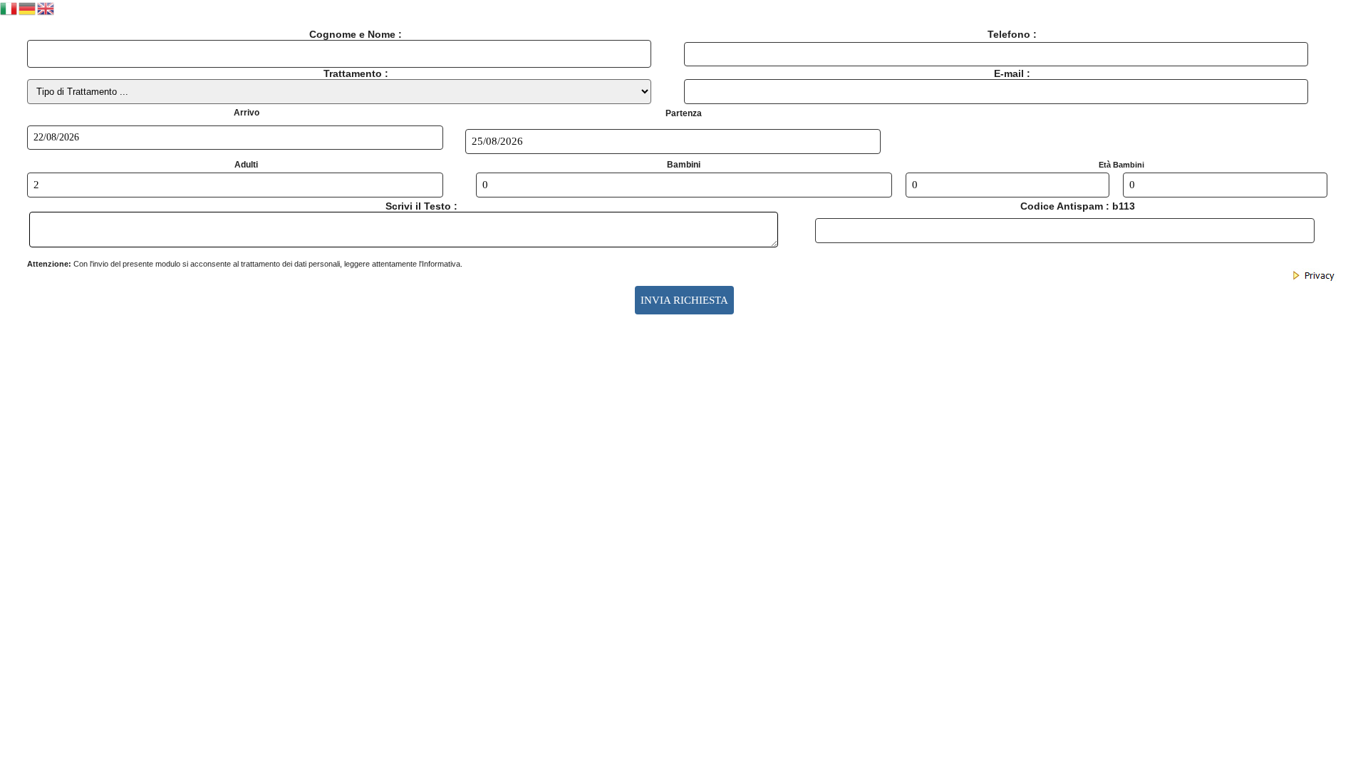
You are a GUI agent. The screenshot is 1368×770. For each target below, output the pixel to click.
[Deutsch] (28, 8)
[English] (46, 8)
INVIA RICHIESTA (684, 300)
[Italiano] (9, 8)
